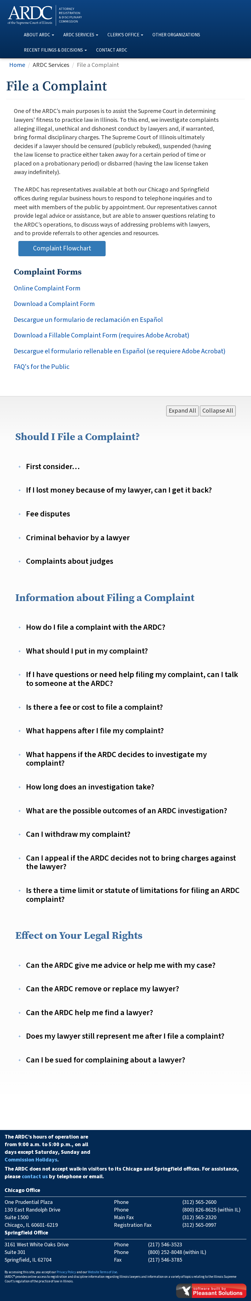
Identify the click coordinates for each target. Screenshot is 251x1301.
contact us (35, 1176)
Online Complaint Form (47, 288)
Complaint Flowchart (62, 248)
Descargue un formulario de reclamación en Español (88, 320)
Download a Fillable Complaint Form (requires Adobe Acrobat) (101, 335)
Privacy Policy (66, 1272)
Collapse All (217, 410)
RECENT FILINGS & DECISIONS (53, 50)
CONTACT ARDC (111, 50)
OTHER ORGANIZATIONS (176, 35)
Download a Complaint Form (54, 304)
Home (17, 65)
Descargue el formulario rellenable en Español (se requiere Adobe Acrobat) (120, 351)
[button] (53, 466)
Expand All (182, 410)
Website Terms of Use (102, 1272)
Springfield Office (26, 1233)
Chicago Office (22, 1190)
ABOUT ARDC (37, 35)
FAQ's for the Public (41, 367)
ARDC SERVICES (78, 35)
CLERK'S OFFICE (123, 35)
